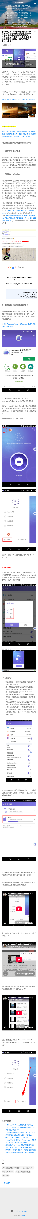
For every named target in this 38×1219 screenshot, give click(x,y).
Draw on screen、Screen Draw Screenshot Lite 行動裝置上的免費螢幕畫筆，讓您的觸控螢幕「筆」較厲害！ (19, 218)
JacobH (23, 1215)
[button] (35, 32)
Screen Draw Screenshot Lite (17, 211)
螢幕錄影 (5, 1176)
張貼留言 (7, 1183)
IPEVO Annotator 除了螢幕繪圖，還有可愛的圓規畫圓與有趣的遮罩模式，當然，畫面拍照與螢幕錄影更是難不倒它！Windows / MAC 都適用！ (19, 134)
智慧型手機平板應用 (23, 1172)
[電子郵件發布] (3, 1164)
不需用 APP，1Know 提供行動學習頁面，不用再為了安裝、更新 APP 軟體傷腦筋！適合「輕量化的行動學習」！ (20, 1127)
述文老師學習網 (19, 2)
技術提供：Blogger (20, 1211)
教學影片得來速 (7, 1172)
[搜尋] (35, 4)
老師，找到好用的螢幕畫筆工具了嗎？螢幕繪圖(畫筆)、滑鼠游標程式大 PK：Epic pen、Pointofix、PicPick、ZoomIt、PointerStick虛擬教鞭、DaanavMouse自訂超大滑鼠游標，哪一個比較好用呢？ (20, 1137)
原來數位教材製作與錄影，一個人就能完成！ (18, 1168)
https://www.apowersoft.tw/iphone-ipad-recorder (18, 99)
